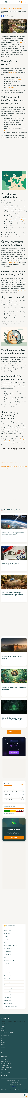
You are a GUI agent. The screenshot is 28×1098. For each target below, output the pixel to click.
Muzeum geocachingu (6, 1067)
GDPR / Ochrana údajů (7, 1032)
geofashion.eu (10, 1089)
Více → (22, 784)
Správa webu (7, 988)
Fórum (2, 1041)
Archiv (5, 933)
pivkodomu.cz (20, 1089)
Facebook (7, 441)
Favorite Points (22, 290)
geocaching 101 (4, 466)
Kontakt (3, 1028)
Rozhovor (6, 982)
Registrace (4, 1053)
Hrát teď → (14, 837)
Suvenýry (6, 991)
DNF (5, 130)
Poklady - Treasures (9, 979)
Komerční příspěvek (9, 960)
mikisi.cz (15, 1089)
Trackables (6, 997)
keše (21, 42)
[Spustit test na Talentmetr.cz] (14, 756)
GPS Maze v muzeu (6, 1063)
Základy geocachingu (16, 8)
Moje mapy (4, 1044)
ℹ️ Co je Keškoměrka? (9, 813)
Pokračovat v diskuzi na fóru (9, 462)
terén (11, 220)
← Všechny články (14, 731)
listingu (19, 79)
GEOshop (3, 1069)
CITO (5, 939)
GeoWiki (3, 1042)
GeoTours (6, 954)
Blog (2, 1039)
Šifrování (6, 985)
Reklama (3, 1030)
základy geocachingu (8, 468)
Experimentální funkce (9, 945)
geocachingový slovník (13, 466)
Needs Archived (13, 262)
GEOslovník (4, 8)
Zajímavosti (7, 1003)
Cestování (6, 936)
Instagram (23, 439)
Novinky (6, 969)
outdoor (6, 973)
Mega (5, 963)
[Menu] (25, 2)
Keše (9, 8)
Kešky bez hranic (5, 1059)
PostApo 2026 (4, 1065)
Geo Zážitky (7, 948)
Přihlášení (3, 1051)
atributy (21, 220)
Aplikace (6, 930)
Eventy (5, 942)
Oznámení (6, 976)
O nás (2, 1026)
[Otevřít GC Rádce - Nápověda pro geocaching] (25, 1095)
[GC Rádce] (22, 2)
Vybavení (6, 1000)
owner (20, 466)
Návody (6, 966)
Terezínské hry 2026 (6, 1061)
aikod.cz (25, 1089)
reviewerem (12, 72)
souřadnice (23, 218)
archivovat (11, 87)
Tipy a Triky (7, 994)
